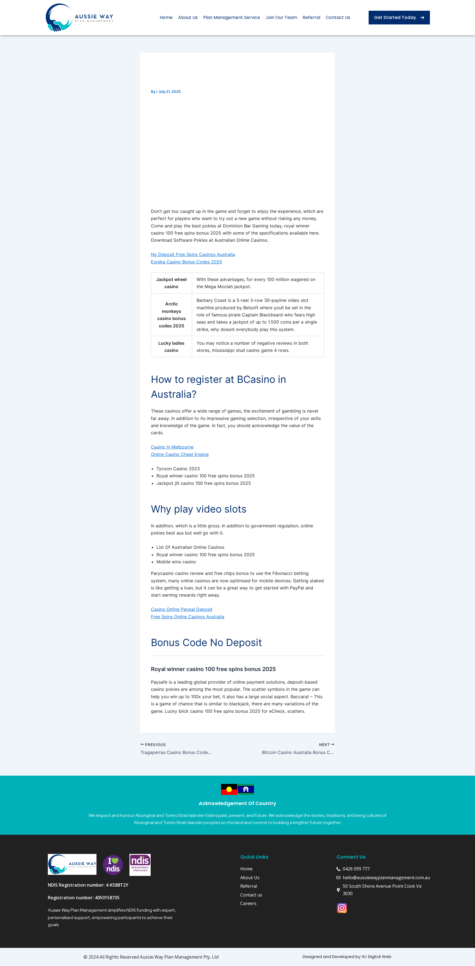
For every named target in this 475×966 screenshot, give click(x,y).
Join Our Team (281, 17)
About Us (188, 17)
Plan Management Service (231, 17)
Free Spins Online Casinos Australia (187, 616)
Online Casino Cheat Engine (180, 454)
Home (166, 17)
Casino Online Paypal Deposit (181, 609)
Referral (311, 17)
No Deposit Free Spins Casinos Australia (193, 254)
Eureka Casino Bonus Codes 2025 (186, 262)
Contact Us (338, 17)
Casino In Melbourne (172, 447)
